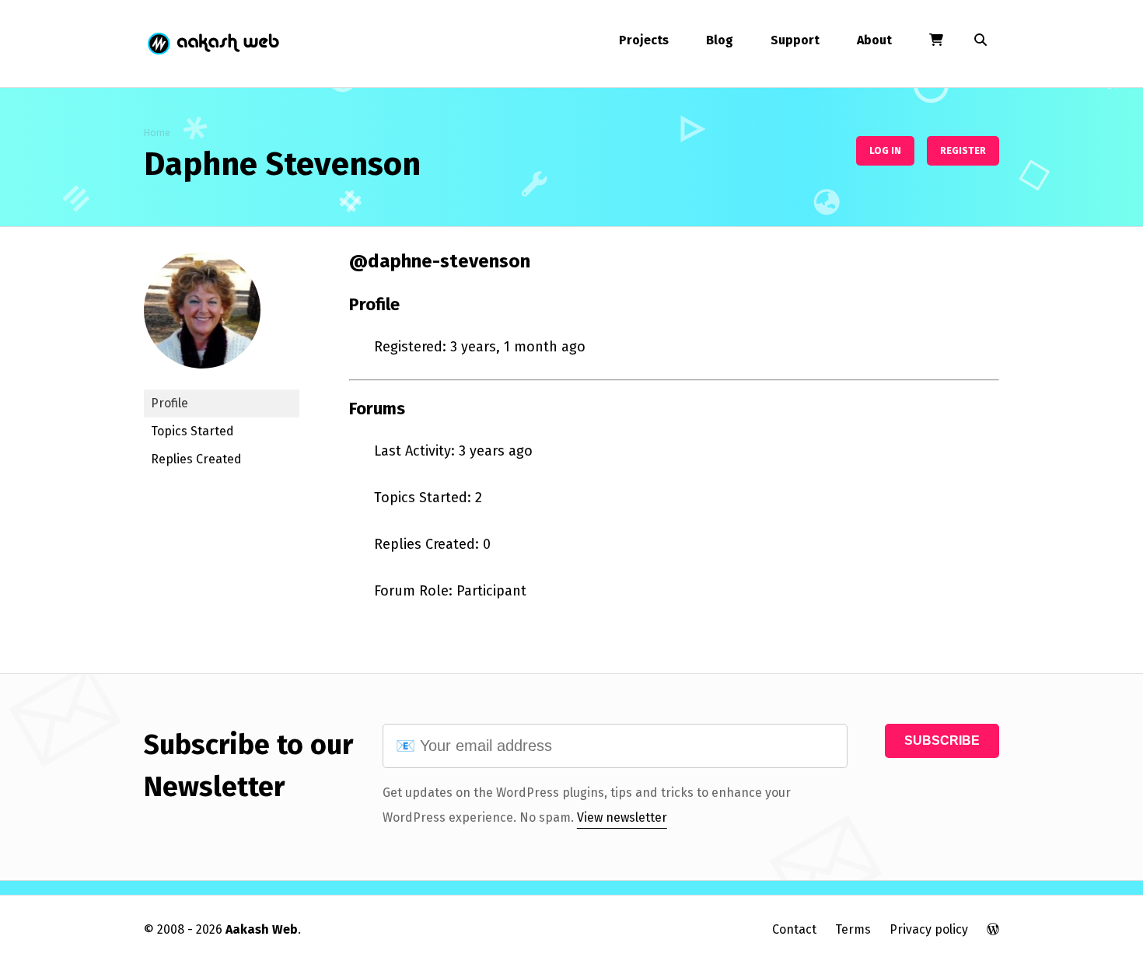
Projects (644, 40)
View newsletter (622, 817)
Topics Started (192, 431)
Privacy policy (929, 929)
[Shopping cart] (936, 40)
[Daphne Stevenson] (202, 379)
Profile (169, 403)
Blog (719, 40)
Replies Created (196, 459)
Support (795, 40)
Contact (794, 929)
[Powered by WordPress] (993, 929)
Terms (853, 929)
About (874, 40)
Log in (885, 150)
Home (157, 132)
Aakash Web (212, 43)
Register (963, 150)
